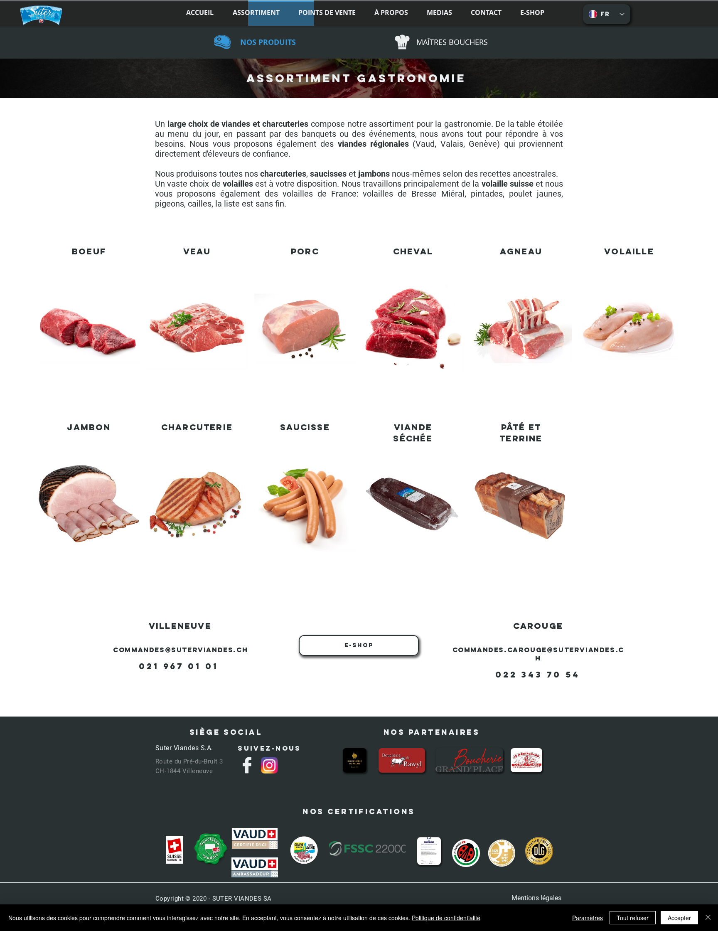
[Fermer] (708, 917)
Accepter (679, 918)
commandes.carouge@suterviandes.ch (538, 653)
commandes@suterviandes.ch (180, 649)
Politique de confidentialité (446, 918)
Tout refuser (633, 918)
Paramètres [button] (587, 918)
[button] (136, 13)
